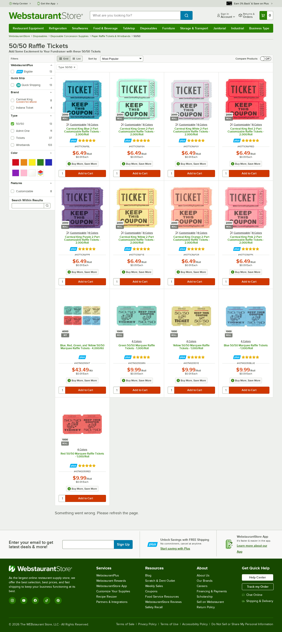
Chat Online (254, 595)
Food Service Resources (162, 596)
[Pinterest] (58, 600)
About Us (203, 575)
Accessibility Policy (195, 624)
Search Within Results (27, 200)
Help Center (20, 3)
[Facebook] (35, 600)
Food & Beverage (105, 28)
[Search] (47, 205)
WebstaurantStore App (111, 586)
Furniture (168, 28)
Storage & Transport (194, 28)
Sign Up (123, 544)
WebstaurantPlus (107, 575)
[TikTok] (46, 600)
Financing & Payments (212, 591)
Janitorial (219, 28)
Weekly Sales (154, 586)
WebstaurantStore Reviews (163, 602)
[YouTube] (23, 600)
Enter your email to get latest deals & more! (31, 544)
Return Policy (206, 607)
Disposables (148, 28)
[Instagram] (12, 600)
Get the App (48, 3)
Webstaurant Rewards (111, 580)
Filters (14, 58)
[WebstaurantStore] (45, 568)
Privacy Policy (147, 624)
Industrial (237, 28)
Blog (148, 575)
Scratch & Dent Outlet (160, 580)
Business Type (259, 28)
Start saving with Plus (175, 548)
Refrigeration (58, 28)
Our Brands (205, 580)
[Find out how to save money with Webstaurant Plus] (73, 140)
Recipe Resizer (106, 596)
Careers (202, 586)
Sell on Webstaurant (210, 602)
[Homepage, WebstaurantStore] (46, 15)
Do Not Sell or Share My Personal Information (242, 624)
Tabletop (129, 28)
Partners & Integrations (112, 602)
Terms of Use (169, 624)
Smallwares (80, 28)
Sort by (92, 58)
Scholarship (205, 596)
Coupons (151, 591)
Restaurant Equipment (28, 28)
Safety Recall (154, 607)
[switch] (265, 58)
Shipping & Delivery (259, 601)
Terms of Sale (125, 624)
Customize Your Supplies (113, 591)
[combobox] (135, 15)
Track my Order (258, 586)
